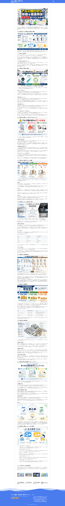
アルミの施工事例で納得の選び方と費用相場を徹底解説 (20, 483)
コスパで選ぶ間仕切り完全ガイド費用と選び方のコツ (28, 483)
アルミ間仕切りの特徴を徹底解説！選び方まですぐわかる (40, 496)
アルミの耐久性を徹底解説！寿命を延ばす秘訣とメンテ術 (36, 483)
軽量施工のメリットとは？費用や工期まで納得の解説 (44, 483)
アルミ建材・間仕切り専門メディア (17, 1)
